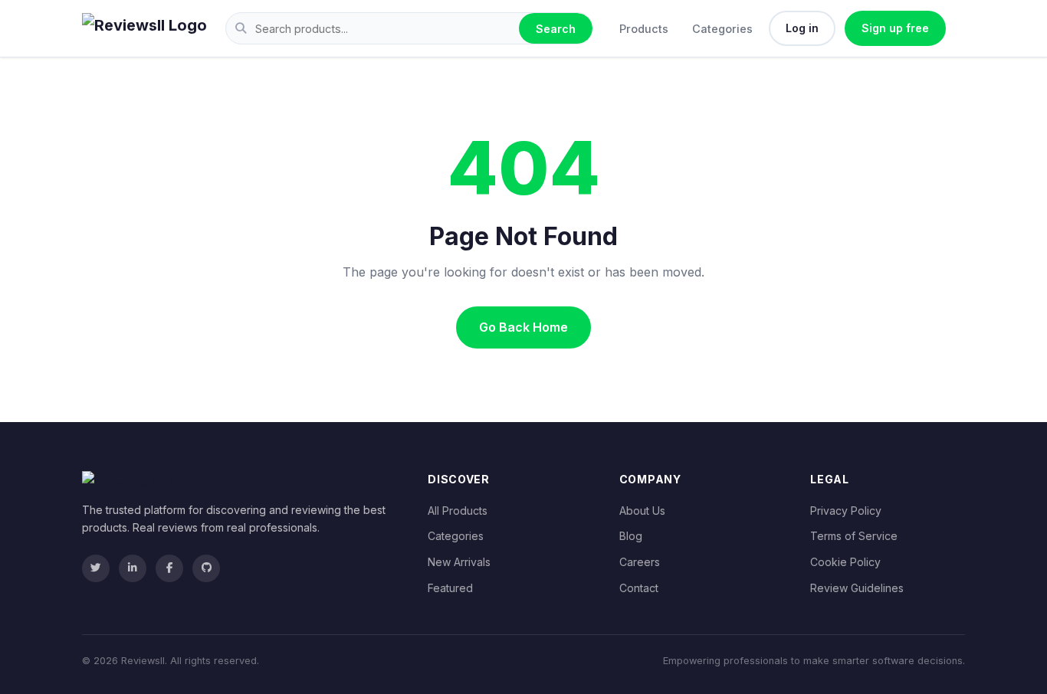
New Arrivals (459, 561)
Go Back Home (523, 327)
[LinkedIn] (132, 568)
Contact (638, 587)
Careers (639, 561)
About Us (642, 510)
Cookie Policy (845, 561)
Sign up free (895, 27)
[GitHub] (206, 568)
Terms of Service (854, 535)
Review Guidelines (857, 587)
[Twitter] (96, 568)
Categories (722, 28)
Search (556, 28)
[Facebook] (169, 568)
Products (643, 28)
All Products (457, 510)
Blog (630, 535)
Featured (450, 587)
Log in (802, 27)
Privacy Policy (845, 510)
